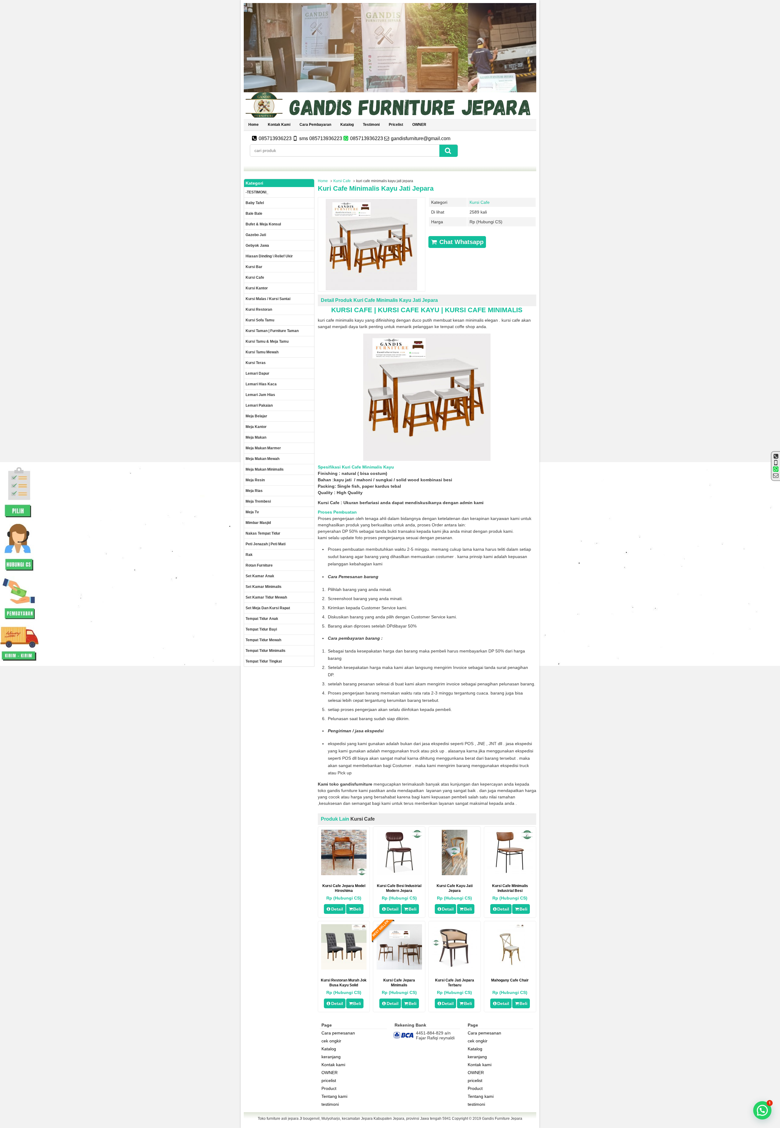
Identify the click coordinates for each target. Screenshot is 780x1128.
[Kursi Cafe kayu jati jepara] (454, 873)
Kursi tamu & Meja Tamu (267, 341)
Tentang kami (334, 1096)
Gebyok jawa (257, 245)
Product (328, 1088)
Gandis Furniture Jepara (502, 1118)
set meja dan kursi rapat (268, 608)
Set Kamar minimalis (264, 587)
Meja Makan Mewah (262, 459)
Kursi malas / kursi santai (268, 299)
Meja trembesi (258, 501)
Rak (249, 555)
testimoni (371, 124)
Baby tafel (255, 203)
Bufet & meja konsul (263, 224)
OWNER (419, 124)
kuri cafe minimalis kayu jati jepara (376, 188)
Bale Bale (254, 213)
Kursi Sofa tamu (260, 320)
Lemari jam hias (260, 395)
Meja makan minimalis (265, 469)
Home (253, 124)
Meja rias (254, 491)
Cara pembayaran (315, 124)
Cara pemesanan (338, 1033)
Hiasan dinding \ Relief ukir (269, 256)
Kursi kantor (257, 288)
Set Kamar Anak (260, 576)
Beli (357, 909)
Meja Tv (252, 512)
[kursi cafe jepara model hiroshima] (344, 873)
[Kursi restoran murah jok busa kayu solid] (344, 968)
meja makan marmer (263, 448)
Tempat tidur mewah (263, 640)
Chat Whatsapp (461, 242)
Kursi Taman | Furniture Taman (272, 331)
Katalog (347, 124)
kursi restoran (259, 309)
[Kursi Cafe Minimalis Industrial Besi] (510, 873)
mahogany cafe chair (510, 980)
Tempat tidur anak (262, 619)
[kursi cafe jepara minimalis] (399, 968)
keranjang (331, 1056)
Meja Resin (255, 480)
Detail (337, 909)
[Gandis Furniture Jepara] (390, 116)
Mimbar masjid (258, 523)
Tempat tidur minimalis (265, 651)
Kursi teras (256, 363)
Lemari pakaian (259, 405)
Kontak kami (279, 124)
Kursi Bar (254, 267)
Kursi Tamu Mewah (262, 352)
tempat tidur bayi (261, 629)
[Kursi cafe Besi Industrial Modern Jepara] (399, 873)
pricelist (396, 124)
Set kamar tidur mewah (266, 597)
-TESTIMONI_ (257, 192)
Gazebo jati (256, 235)
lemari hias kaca (261, 384)
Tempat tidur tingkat (264, 661)
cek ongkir (331, 1040)
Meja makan (256, 437)
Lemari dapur (257, 373)
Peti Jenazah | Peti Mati (265, 544)
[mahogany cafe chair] (510, 968)
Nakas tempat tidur (263, 533)
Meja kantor (256, 427)
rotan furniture (259, 565)
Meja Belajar (256, 416)
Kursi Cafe (342, 181)
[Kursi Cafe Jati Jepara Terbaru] (454, 968)
